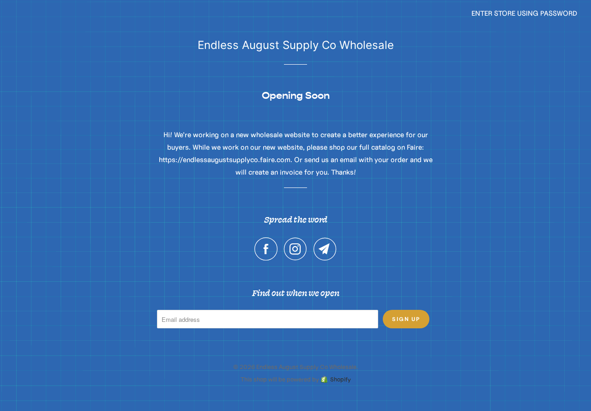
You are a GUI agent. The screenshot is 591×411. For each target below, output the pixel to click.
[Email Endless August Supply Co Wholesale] (325, 248)
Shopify (340, 379)
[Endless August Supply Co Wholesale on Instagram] (298, 248)
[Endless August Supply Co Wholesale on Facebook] (268, 248)
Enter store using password (524, 13)
